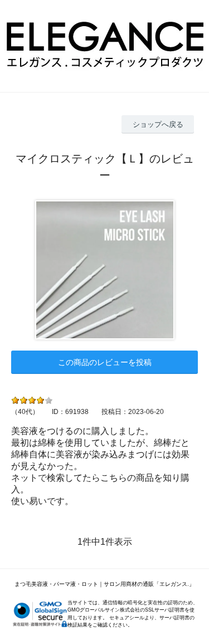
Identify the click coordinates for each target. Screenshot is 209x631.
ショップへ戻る (158, 124)
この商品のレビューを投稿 (105, 362)
